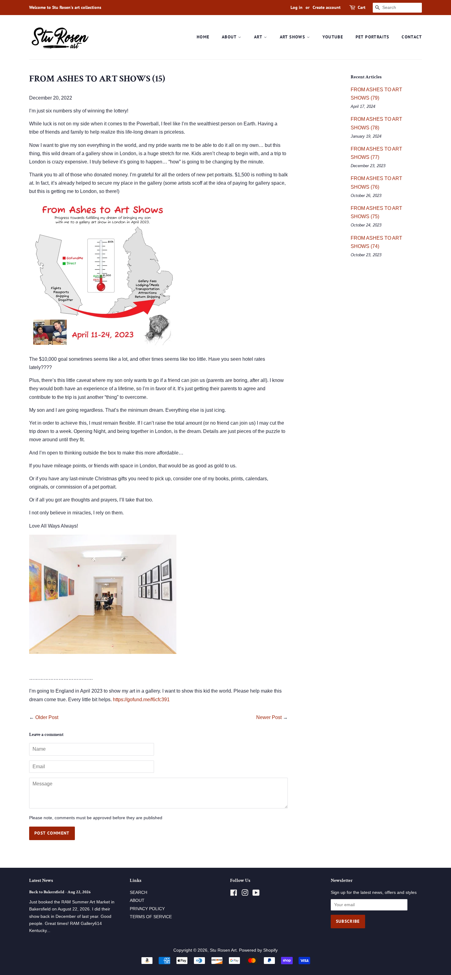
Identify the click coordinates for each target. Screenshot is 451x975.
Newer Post (269, 717)
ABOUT (230, 37)
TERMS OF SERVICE (151, 916)
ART (259, 37)
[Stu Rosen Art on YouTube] (256, 894)
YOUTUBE (332, 37)
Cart (361, 7)
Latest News (41, 880)
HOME (203, 37)
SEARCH (138, 892)
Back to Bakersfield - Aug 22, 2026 (60, 892)
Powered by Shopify (258, 950)
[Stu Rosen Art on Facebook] (233, 894)
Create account (327, 7)
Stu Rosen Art (223, 950)
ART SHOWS (293, 37)
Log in (297, 7)
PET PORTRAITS (372, 37)
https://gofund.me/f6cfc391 (141, 699)
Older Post (46, 717)
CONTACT (412, 37)
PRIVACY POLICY (147, 908)
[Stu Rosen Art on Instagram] (244, 894)
